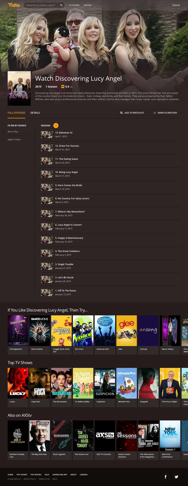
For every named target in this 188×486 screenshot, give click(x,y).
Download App (60, 474)
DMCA (54, 479)
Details (35, 112)
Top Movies (35, 474)
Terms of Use (44, 479)
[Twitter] (176, 477)
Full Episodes (16, 112)
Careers (83, 474)
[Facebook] (166, 477)
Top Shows (21, 474)
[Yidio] (14, 5)
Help (47, 474)
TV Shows (74, 5)
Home (10, 474)
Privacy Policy (30, 479)
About (73, 474)
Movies (87, 5)
